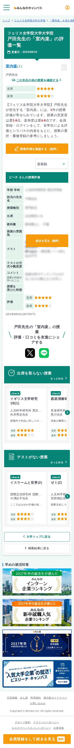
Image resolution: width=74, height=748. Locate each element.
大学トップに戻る (39, 536)
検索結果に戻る (38, 548)
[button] (67, 412)
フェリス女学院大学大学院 (29, 20)
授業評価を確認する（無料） (39, 149)
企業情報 (58, 728)
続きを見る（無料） (48, 240)
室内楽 (11, 66)
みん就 (24, 697)
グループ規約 (22, 722)
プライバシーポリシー (46, 722)
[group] (26, 414)
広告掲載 (12, 697)
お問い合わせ (38, 703)
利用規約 (35, 697)
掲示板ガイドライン (55, 697)
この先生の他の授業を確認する (37, 80)
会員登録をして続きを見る (36, 739)
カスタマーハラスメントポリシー (31, 728)
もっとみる (57, 378)
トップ (6, 20)
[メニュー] (6, 7)
